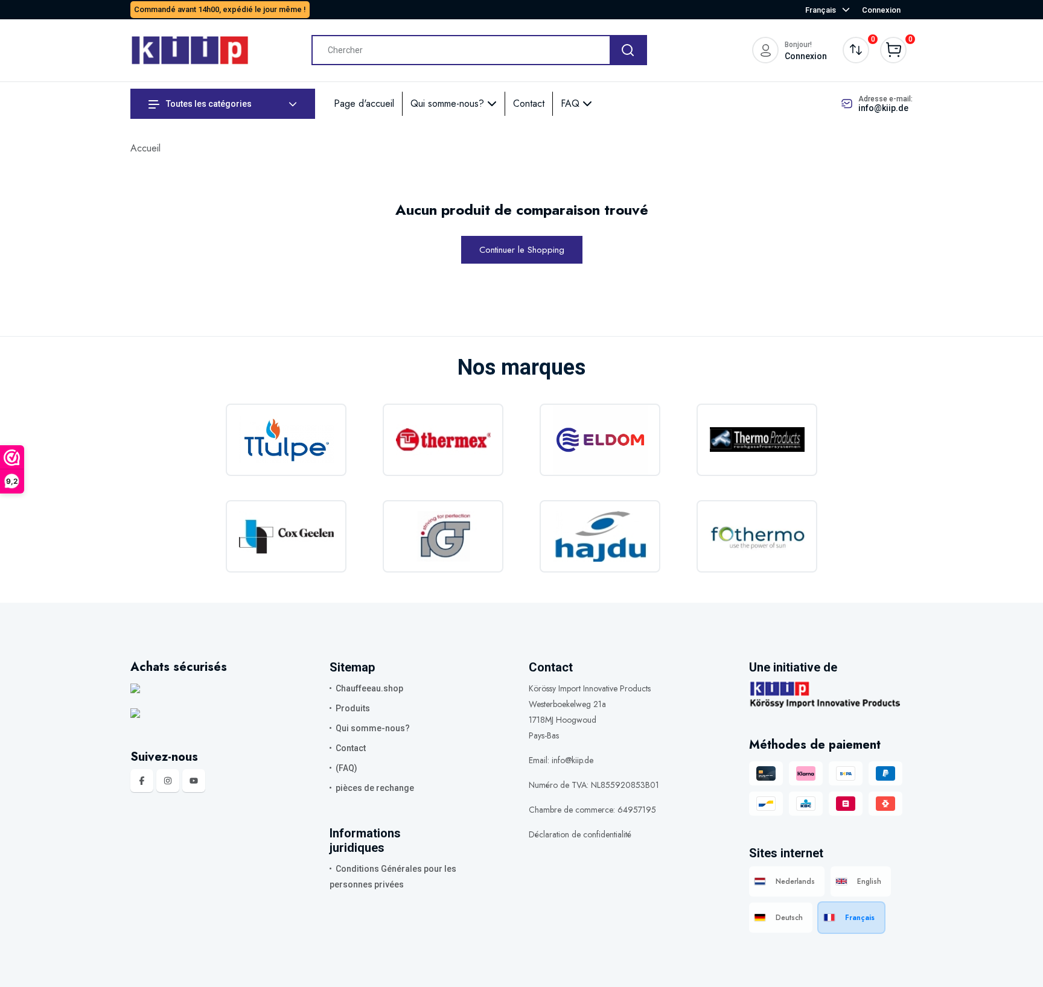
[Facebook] (141, 780)
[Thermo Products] (757, 440)
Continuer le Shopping (521, 249)
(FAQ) (346, 768)
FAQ (571, 103)
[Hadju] (600, 536)
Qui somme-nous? (448, 103)
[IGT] (443, 536)
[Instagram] (167, 780)
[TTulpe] (286, 440)
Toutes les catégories (208, 104)
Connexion (881, 9)
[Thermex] (443, 440)
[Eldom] (600, 440)
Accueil (145, 148)
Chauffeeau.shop (369, 688)
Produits (353, 708)
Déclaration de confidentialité (580, 834)
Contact (528, 103)
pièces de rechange (375, 788)
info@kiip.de (883, 108)
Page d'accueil (364, 103)
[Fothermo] (757, 536)
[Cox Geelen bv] (286, 536)
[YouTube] (193, 780)
